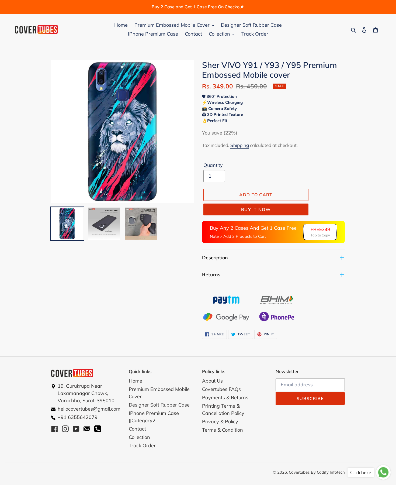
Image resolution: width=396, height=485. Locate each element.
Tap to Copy (320, 232)
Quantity (213, 165)
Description (215, 257)
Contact (137, 429)
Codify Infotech (331, 472)
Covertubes (299, 472)
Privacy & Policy (220, 421)
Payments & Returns (225, 397)
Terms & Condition (222, 430)
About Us (212, 381)
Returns (211, 274)
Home (135, 381)
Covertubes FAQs (221, 389)
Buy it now (256, 209)
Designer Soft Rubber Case (159, 405)
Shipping (239, 145)
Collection (139, 437)
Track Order (142, 445)
